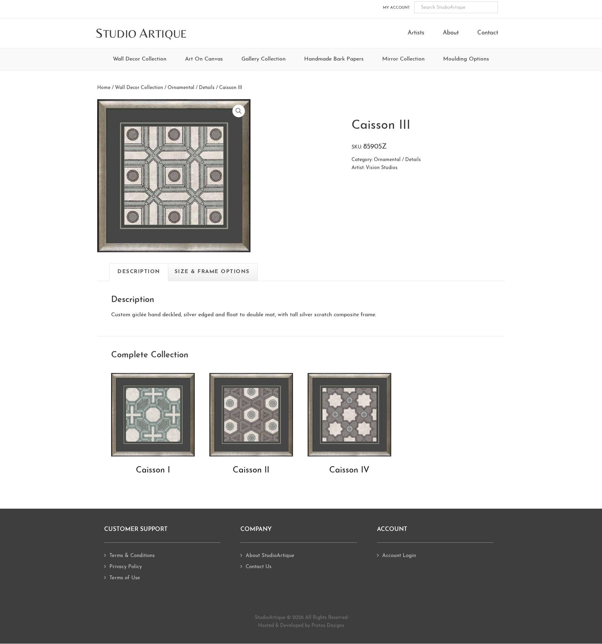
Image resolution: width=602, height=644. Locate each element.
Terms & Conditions (132, 555)
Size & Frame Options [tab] (212, 272)
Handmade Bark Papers (334, 59)
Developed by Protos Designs (312, 625)
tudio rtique (141, 33)
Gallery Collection (263, 59)
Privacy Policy (125, 567)
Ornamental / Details (191, 87)
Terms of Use (124, 578)
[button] (238, 111)
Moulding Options (466, 59)
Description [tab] (138, 272)
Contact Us (258, 567)
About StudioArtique (270, 555)
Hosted (266, 625)
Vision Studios (382, 167)
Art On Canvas (204, 59)
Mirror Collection (403, 59)
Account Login (399, 555)
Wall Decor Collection (140, 59)
